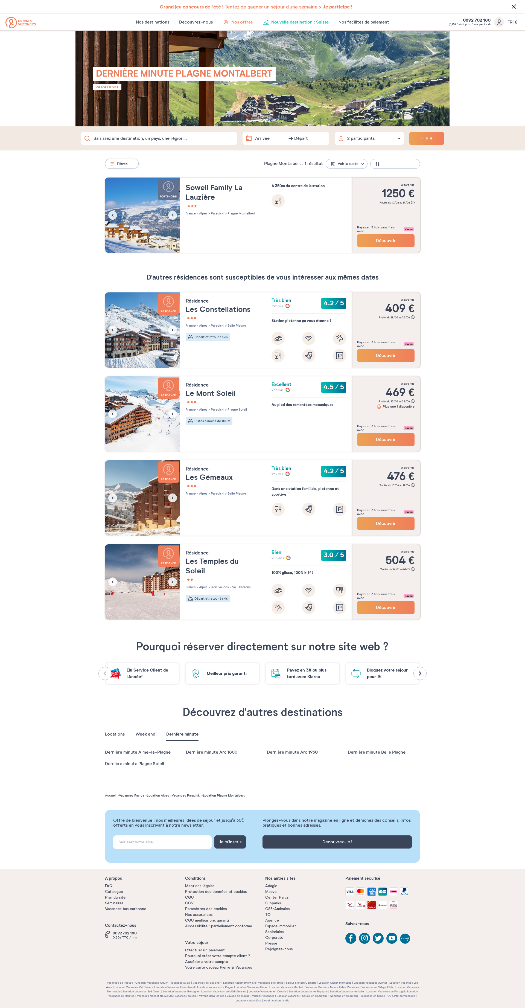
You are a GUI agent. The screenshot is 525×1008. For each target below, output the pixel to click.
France (191, 213)
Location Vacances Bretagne (181, 991)
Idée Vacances (349, 987)
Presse (271, 943)
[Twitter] (378, 938)
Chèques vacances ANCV (151, 982)
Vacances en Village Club (377, 987)
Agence (272, 920)
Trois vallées (219, 587)
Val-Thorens (241, 587)
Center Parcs (277, 897)
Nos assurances (199, 914)
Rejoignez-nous (279, 949)
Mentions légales (200, 886)
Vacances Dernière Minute (321, 987)
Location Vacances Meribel (286, 987)
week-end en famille (276, 1000)
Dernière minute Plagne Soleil (134, 763)
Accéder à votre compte (206, 961)
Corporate (274, 937)
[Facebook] (350, 938)
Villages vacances (263, 996)
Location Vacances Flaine (251, 987)
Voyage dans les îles (211, 996)
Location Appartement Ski (239, 982)
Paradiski (107, 87)
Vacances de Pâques (120, 982)
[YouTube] (391, 938)
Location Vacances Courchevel (175, 987)
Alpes (203, 213)
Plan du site (115, 897)
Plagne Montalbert (241, 213)
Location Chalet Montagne (335, 982)
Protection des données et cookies (216, 891)
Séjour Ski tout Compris (301, 982)
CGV (189, 903)
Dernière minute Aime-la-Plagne (138, 752)
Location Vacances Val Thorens (134, 987)
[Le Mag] (405, 939)
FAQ (108, 886)
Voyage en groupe (238, 996)
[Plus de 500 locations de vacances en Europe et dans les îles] (20, 22)
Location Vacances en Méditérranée (223, 991)
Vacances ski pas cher (207, 982)
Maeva (270, 891)
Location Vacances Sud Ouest (142, 991)
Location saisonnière (248, 1000)
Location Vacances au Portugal (385, 991)
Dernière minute (182, 734)
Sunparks (273, 903)
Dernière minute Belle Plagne (377, 752)
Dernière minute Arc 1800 (211, 752)
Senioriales (274, 931)
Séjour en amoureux (314, 996)
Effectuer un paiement (205, 950)
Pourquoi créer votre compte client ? (217, 956)
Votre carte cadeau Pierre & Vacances (218, 967)
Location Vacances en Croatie (268, 991)
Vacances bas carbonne (125, 909)
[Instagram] (364, 938)
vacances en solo (186, 996)
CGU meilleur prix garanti (207, 920)
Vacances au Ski (180, 982)
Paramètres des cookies (206, 909)
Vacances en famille (372, 996)
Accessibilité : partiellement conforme (218, 926)
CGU (189, 897)
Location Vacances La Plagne (215, 987)
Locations (115, 734)
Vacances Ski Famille (271, 982)
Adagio (271, 886)
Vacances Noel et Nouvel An (155, 996)
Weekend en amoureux (343, 996)
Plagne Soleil (237, 409)
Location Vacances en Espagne (308, 991)
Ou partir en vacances (401, 996)
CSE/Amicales (277, 909)
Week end (145, 734)
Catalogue (114, 891)
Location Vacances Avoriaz (370, 982)
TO (267, 914)
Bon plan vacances (288, 996)
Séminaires (114, 903)
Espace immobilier (280, 926)
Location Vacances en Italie (347, 991)
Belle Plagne (236, 325)
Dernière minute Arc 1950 (292, 752)
